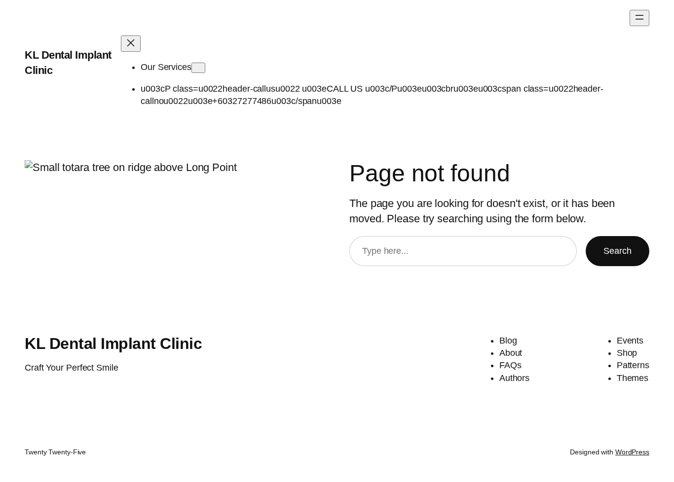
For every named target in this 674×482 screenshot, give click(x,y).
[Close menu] (131, 43)
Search (617, 251)
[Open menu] (639, 18)
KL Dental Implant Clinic (113, 343)
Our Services (166, 67)
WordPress (632, 452)
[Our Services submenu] (198, 68)
